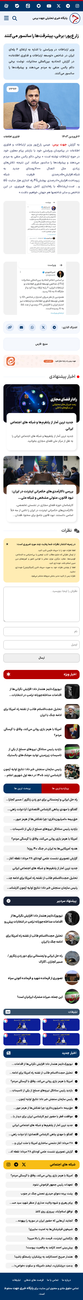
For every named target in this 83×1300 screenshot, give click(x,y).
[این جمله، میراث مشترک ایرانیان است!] (72, 997)
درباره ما (66, 1280)
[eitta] (28, 6)
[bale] (17, 6)
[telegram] (68, 6)
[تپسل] (45, 1021)
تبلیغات (16, 1280)
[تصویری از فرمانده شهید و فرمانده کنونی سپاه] (72, 978)
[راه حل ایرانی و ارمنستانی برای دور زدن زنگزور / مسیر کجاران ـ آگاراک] (72, 959)
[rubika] (39, 6)
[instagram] (77, 6)
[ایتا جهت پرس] (41, 362)
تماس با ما (53, 1280)
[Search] (14, 18)
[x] (58, 6)
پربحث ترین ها (22, 788)
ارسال (42, 658)
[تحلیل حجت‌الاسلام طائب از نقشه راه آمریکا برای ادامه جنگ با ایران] (72, 712)
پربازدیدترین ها (60, 788)
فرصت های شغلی (34, 1280)
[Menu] (6, 18)
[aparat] (6, 6)
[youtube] (49, 6)
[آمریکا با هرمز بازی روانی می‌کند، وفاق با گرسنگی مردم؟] (72, 732)
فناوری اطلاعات (11, 137)
